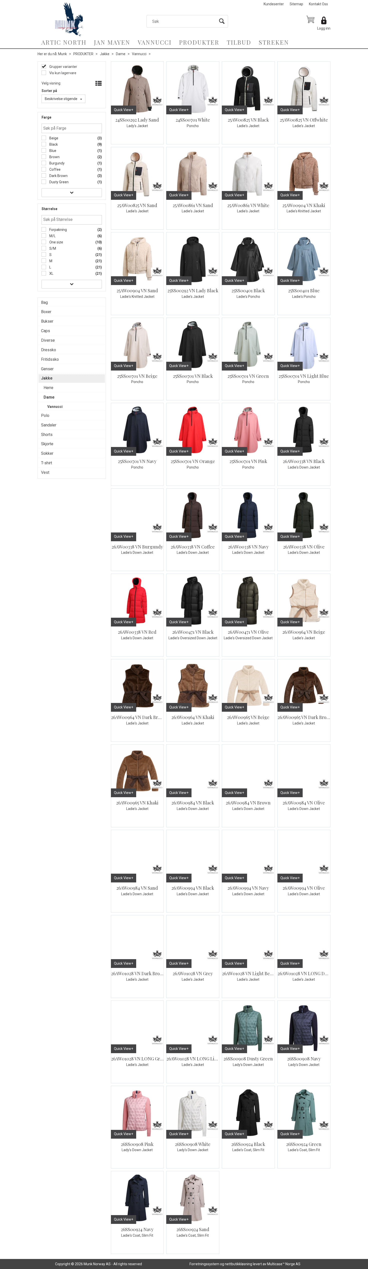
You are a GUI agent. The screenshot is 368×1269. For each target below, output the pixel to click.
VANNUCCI (154, 42)
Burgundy (57, 163)
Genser (47, 369)
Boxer (46, 311)
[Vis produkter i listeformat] (98, 83)
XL (51, 273)
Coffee (55, 169)
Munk (62, 54)
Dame (120, 54)
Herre (48, 387)
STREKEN (274, 42)
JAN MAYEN (112, 42)
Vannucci (139, 54)
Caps (45, 330)
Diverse (48, 340)
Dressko (48, 349)
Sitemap (296, 4)
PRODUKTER (199, 42)
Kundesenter (274, 4)
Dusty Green (59, 182)
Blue (52, 151)
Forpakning (58, 230)
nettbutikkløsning (238, 1264)
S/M (52, 248)
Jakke (104, 54)
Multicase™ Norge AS (283, 1264)
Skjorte (47, 443)
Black (53, 144)
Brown (54, 157)
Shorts (47, 434)
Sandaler (48, 425)
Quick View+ (123, 110)
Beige (53, 138)
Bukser (47, 321)
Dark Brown (58, 176)
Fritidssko (50, 359)
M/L (52, 236)
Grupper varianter (63, 67)
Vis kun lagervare (62, 73)
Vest (45, 472)
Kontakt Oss (318, 4)
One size (56, 242)
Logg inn (323, 28)
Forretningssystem (204, 1264)
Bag (44, 302)
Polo (45, 415)
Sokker (47, 453)
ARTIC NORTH (63, 42)
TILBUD (239, 42)
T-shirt (46, 463)
